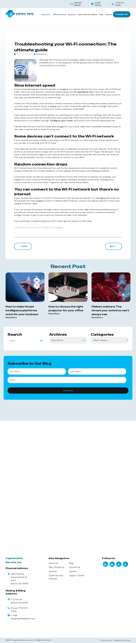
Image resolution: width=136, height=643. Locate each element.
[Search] (40, 341)
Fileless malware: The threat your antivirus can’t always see (110, 310)
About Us (46, 14)
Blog (101, 14)
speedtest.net (85, 92)
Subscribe (68, 390)
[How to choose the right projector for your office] (67, 287)
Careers (108, 14)
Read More (11, 317)
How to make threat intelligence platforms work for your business (22, 310)
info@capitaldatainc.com (23, 618)
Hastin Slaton (41, 54)
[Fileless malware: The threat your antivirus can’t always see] (111, 287)
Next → (113, 246)
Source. (59, 227)
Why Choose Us (59, 14)
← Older (23, 246)
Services (71, 14)
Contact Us (122, 14)
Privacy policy (107, 640)
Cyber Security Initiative (87, 14)
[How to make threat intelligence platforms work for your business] (25, 287)
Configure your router (61, 120)
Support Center (76, 575)
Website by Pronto (122, 640)
